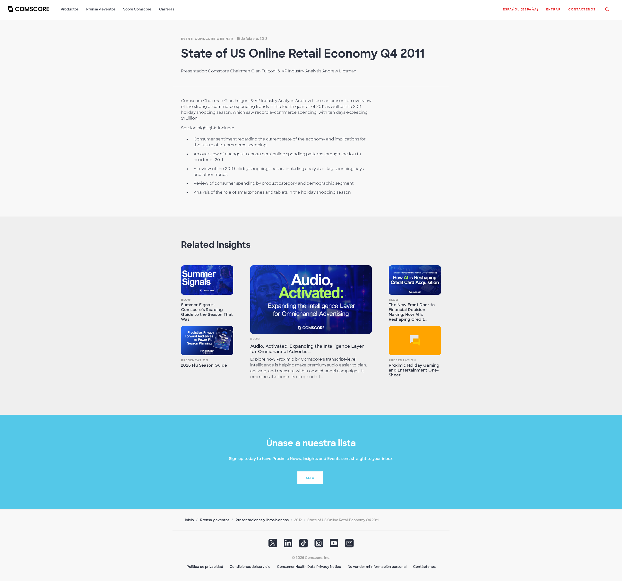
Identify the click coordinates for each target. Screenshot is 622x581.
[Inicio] (28, 12)
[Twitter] (272, 545)
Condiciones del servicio (250, 566)
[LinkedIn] (288, 545)
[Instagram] (318, 545)
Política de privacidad (205, 566)
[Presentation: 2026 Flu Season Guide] (207, 340)
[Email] (349, 545)
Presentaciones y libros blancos (262, 520)
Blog (186, 300)
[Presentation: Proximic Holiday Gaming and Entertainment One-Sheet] (415, 340)
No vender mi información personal (377, 566)
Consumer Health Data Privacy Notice (309, 566)
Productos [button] (69, 9)
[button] (520, 11)
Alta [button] (310, 478)
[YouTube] (334, 545)
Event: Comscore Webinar (207, 39)
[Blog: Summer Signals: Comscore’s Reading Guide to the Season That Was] (207, 280)
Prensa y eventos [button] (100, 9)
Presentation (194, 360)
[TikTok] (303, 545)
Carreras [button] (166, 9)
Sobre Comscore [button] (137, 9)
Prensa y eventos (214, 520)
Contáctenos (424, 566)
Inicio (189, 520)
